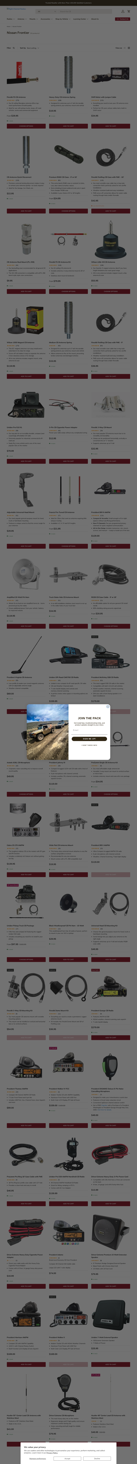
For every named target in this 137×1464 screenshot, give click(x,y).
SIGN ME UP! (89, 739)
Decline (97, 1458)
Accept (67, 1458)
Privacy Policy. (52, 1453)
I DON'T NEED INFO (89, 745)
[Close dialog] (108, 706)
